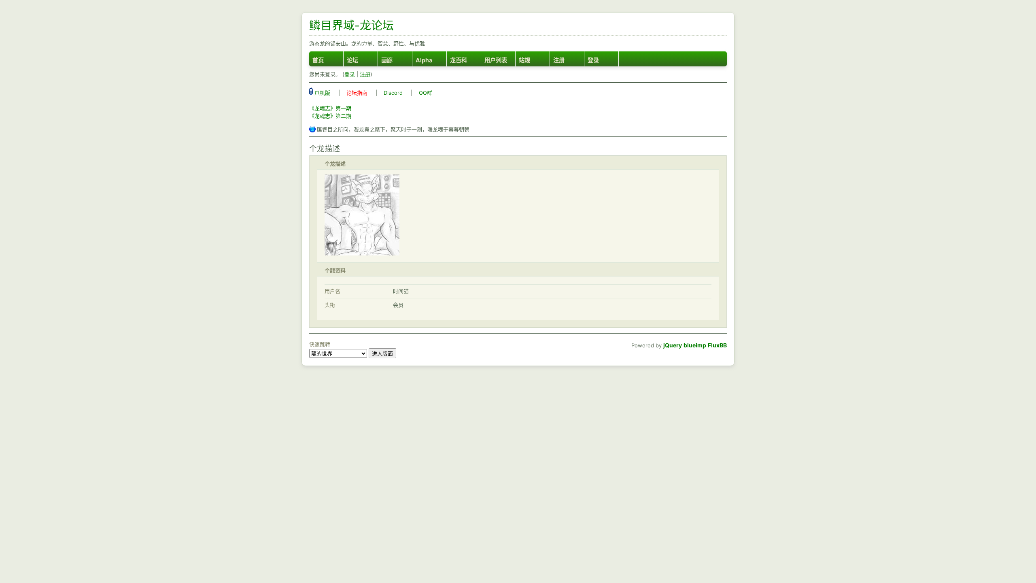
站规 (524, 60)
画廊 (387, 60)
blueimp (695, 345)
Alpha (424, 60)
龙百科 (458, 60)
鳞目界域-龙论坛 (351, 25)
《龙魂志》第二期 (330, 116)
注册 (559, 60)
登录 (593, 60)
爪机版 (321, 92)
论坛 (352, 60)
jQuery (672, 345)
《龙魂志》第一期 (330, 108)
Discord (393, 92)
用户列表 (495, 60)
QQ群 (425, 92)
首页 (318, 60)
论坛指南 (356, 92)
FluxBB (717, 345)
